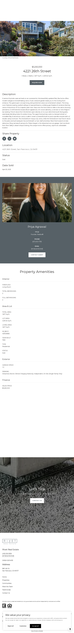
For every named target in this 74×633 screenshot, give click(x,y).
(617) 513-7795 (37, 241)
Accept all (35, 626)
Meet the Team (7, 586)
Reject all (11, 626)
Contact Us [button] (37, 500)
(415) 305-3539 (7, 554)
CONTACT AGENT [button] (37, 255)
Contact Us (6, 593)
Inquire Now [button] (37, 82)
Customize (23, 626)
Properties (5, 580)
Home (4, 577)
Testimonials (6, 590)
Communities (6, 583)
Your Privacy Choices (37, 631)
